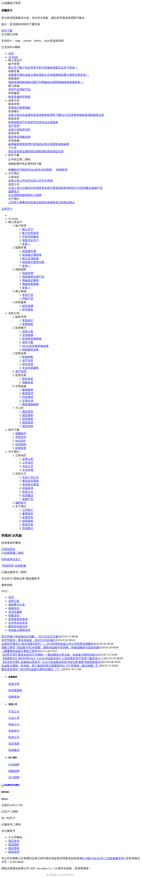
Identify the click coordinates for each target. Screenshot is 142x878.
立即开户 (6, 208)
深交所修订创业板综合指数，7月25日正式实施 (29, 636)
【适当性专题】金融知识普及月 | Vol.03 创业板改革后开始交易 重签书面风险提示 (51, 662)
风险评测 (13, 82)
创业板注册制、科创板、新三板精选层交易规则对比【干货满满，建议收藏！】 (49, 665)
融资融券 (13, 144)
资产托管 (24, 122)
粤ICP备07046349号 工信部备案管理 (102, 858)
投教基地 (13, 696)
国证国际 (24, 151)
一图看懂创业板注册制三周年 (19, 651)
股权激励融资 (61, 144)
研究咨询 (36, 122)
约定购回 (36, 144)
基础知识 (13, 608)
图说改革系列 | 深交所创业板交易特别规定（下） (31, 669)
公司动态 (24, 180)
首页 (11, 53)
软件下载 (6, 30)
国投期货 (47, 151)
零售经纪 (13, 107)
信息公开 (36, 180)
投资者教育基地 (18, 619)
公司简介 (13, 202)
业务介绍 (13, 129)
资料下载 (55, 115)
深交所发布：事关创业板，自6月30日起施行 (28, 640)
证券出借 (47, 144)
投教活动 (13, 615)
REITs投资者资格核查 (74, 115)
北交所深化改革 (18, 622)
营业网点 (69, 202)
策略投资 (24, 136)
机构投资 (61, 169)
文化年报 (47, 180)
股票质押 (24, 144)
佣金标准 (63, 187)
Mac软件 (35, 169)
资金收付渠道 (50, 187)
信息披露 (24, 115)
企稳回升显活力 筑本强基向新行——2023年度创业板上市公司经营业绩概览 (47, 643)
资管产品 (13, 89)
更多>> (73, 67)
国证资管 (13, 151)
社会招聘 (13, 195)
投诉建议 (85, 187)
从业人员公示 (16, 187)
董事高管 (24, 202)
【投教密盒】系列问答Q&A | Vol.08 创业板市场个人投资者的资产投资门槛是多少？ (52, 658)
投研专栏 (24, 129)
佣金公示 (13, 724)
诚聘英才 (13, 191)
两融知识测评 (50, 82)
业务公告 (13, 115)
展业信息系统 (33, 187)
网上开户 (13, 67)
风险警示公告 (16, 604)
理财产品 (24, 89)
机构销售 (13, 122)
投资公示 (74, 187)
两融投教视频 (66, 82)
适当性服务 (15, 611)
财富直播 (13, 96)
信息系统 (13, 743)
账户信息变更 (27, 67)
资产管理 (13, 125)
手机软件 (24, 169)
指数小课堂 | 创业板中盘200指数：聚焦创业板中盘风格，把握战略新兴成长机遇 (50, 647)
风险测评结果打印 (30, 82)
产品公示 (13, 711)
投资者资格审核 (40, 115)
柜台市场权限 (50, 74)
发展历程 (36, 202)
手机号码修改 (44, 67)
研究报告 (24, 96)
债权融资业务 (95, 115)
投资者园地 (15, 690)
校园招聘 (24, 195)
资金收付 (13, 730)
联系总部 (58, 202)
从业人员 (13, 717)
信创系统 (46, 169)
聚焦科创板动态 (18, 626)
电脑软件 (13, 169)
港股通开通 (15, 74)
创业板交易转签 (32, 74)
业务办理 (13, 683)
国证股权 (36, 151)
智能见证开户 (61, 67)
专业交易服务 (50, 122)
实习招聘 (36, 195)
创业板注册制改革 (19, 630)
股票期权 (24, 107)
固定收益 (13, 136)
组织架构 (47, 202)
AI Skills (13, 57)
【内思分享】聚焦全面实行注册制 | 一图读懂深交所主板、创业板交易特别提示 (49, 654)
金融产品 (97, 187)
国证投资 (58, 151)
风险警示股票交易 (69, 74)
